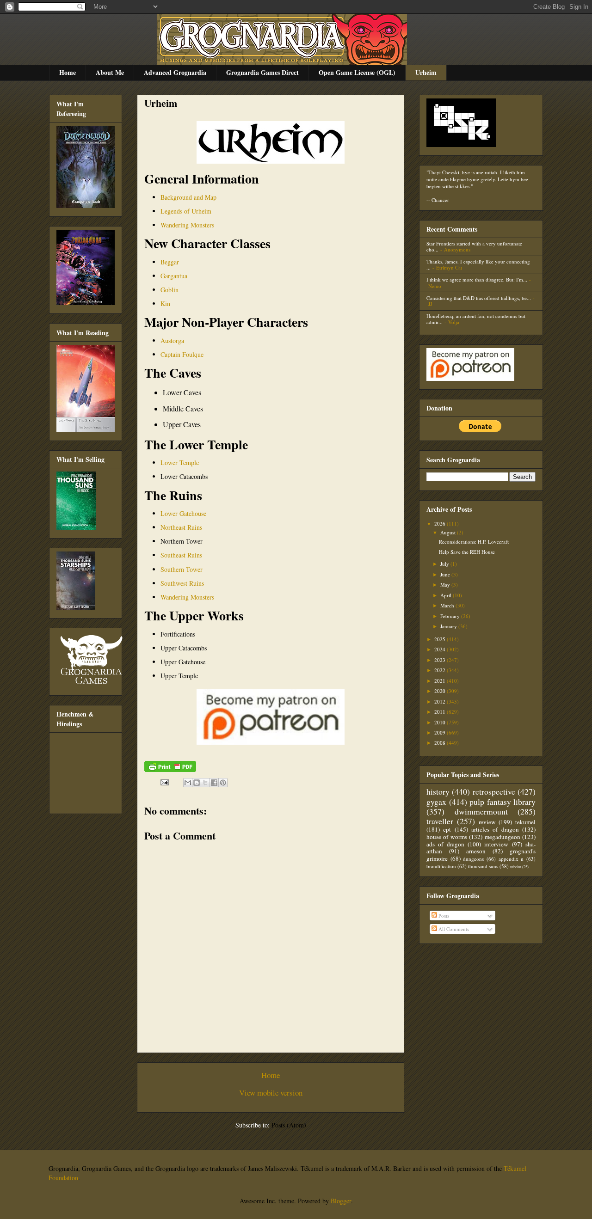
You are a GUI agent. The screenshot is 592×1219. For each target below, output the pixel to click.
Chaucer (440, 199)
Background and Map (188, 197)
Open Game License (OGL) (357, 72)
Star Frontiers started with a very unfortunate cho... (474, 246)
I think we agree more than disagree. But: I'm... (476, 279)
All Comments (453, 928)
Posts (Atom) (288, 1125)
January (449, 626)
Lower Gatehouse (183, 513)
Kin (165, 303)
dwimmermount (481, 811)
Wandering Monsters (187, 225)
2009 (440, 732)
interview (496, 844)
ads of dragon (445, 844)
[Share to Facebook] (214, 782)
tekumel (525, 822)
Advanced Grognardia (175, 72)
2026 (440, 523)
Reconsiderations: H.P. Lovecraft (474, 541)
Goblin (169, 289)
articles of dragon (495, 829)
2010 (440, 722)
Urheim (426, 72)
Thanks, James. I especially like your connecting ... (478, 264)
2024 (440, 649)
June (445, 574)
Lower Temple (179, 462)
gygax (436, 801)
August (448, 532)
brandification (441, 866)
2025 (440, 639)
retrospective (494, 791)
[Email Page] (164, 781)
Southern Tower (181, 569)
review (487, 822)
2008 (440, 742)
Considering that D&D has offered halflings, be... (478, 297)
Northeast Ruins (181, 527)
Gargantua (173, 275)
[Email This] (187, 782)
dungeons (473, 858)
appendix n (511, 858)
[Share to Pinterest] (223, 782)
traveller (439, 821)
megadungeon (502, 837)
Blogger (341, 1200)
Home (67, 72)
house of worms (446, 837)
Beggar (169, 261)
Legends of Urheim (185, 211)
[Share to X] (205, 782)
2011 (440, 711)
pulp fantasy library (502, 801)
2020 (440, 690)
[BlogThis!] (196, 782)
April (446, 595)
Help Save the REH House (467, 551)
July (445, 563)
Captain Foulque (182, 354)
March (448, 605)
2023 (440, 659)
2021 (440, 680)
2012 (440, 701)
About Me (110, 72)
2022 (440, 670)
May (445, 584)
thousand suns (483, 866)
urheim (515, 866)
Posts (443, 915)
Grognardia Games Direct (262, 72)
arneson (476, 851)
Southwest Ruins (182, 583)
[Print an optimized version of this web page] (170, 769)
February (450, 616)
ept (447, 829)
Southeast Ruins (181, 555)
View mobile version (270, 1092)
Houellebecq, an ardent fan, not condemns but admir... (475, 318)
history (438, 791)
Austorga (172, 340)
